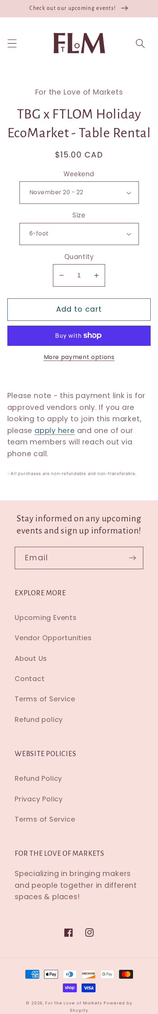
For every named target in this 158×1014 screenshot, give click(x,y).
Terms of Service (45, 698)
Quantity (79, 257)
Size (78, 215)
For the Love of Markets (73, 1003)
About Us (31, 658)
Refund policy (39, 719)
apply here (55, 431)
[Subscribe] (132, 558)
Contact (29, 678)
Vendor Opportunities (53, 637)
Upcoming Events (46, 617)
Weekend (79, 174)
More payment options (79, 357)
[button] (11, 43)
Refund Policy (38, 778)
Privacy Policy (39, 799)
